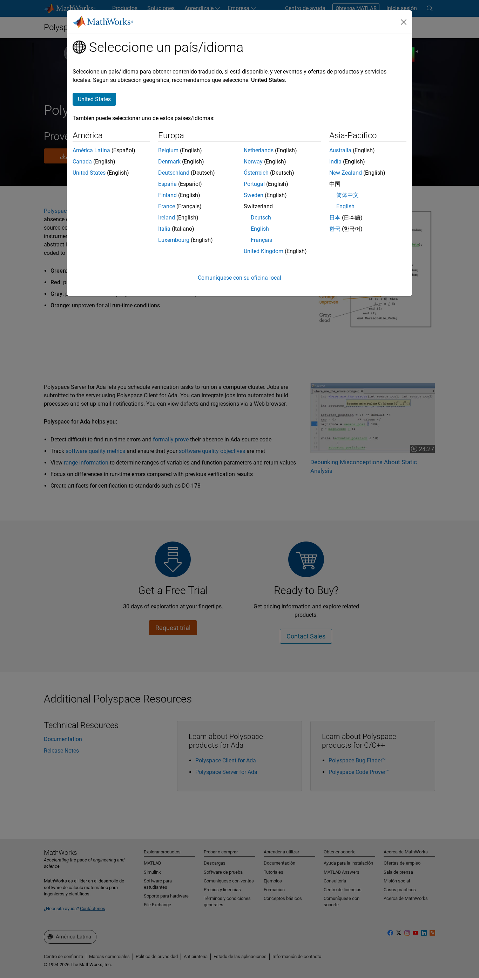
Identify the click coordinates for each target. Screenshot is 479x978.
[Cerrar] (403, 22)
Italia (164, 228)
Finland (167, 195)
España (167, 184)
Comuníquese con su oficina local (239, 277)
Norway (253, 161)
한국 (334, 228)
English (260, 228)
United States (89, 172)
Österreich (256, 172)
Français (261, 240)
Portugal (254, 184)
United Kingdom (263, 251)
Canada (82, 161)
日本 (334, 217)
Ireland (166, 217)
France (166, 206)
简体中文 (347, 195)
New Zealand (345, 172)
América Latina (91, 150)
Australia (340, 150)
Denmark (169, 161)
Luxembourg (173, 240)
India (335, 161)
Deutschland (173, 172)
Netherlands (259, 150)
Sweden (253, 195)
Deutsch (261, 217)
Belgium (168, 150)
